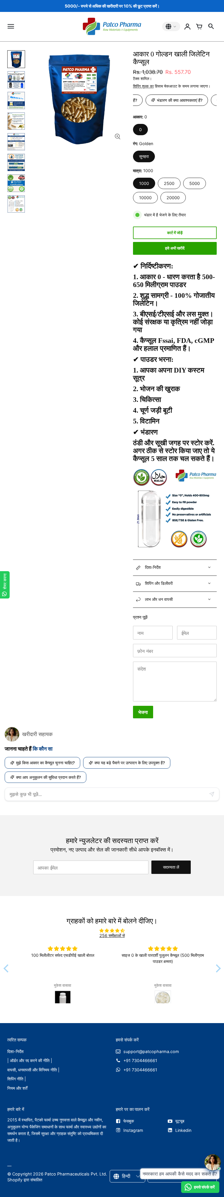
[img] (112, 930)
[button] (7, 968)
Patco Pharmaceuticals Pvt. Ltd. (76, 1173)
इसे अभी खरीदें (175, 248)
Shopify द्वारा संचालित (24, 1179)
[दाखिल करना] (187, 26)
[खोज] (211, 26)
